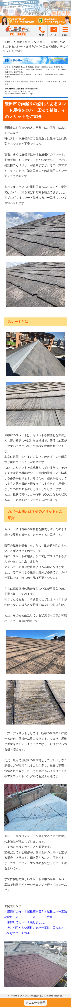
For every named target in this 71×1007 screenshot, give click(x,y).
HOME (8, 41)
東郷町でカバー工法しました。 (27, 922)
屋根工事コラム (26, 41)
